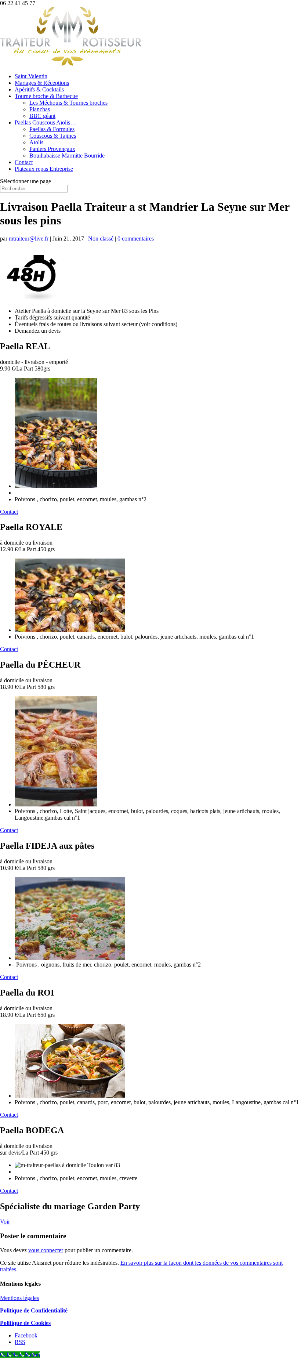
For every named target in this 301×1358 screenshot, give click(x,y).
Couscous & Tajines (52, 136)
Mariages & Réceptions (42, 83)
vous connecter (45, 1250)
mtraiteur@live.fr (28, 238)
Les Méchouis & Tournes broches (68, 103)
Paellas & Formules (52, 129)
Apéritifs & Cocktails (39, 89)
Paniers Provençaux (52, 149)
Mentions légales (19, 1298)
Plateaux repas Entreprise (44, 169)
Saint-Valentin (31, 76)
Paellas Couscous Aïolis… (45, 122)
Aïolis (36, 142)
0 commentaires (135, 238)
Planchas (39, 109)
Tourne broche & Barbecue (46, 96)
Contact (24, 162)
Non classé (100, 238)
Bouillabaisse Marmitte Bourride (67, 155)
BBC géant (42, 116)
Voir (5, 1221)
